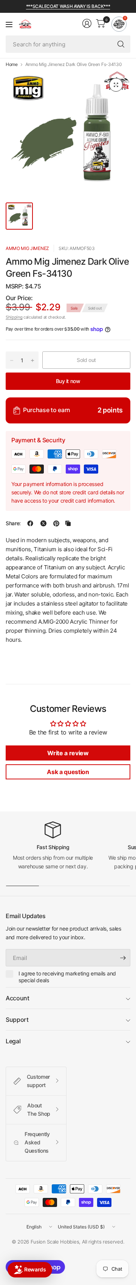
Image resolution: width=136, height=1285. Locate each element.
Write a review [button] (68, 753)
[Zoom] (116, 85)
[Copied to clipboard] (68, 523)
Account (17, 998)
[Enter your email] (122, 957)
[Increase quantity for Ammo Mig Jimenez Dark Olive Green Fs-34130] (32, 360)
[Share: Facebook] (30, 523)
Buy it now (68, 381)
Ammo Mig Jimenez (27, 248)
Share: (13, 523)
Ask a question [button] (68, 772)
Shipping (14, 317)
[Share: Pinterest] (56, 523)
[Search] (120, 44)
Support (17, 1019)
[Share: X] (43, 523)
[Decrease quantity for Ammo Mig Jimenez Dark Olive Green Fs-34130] (11, 360)
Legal (13, 1041)
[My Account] (87, 23)
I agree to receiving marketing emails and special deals (67, 976)
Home (12, 64)
